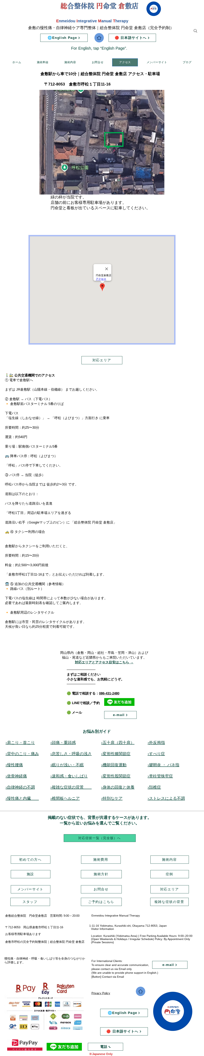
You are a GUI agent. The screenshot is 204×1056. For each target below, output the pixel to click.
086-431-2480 (109, 693)
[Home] (99, 37)
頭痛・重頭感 (64, 742)
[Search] (195, 31)
